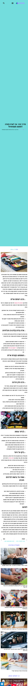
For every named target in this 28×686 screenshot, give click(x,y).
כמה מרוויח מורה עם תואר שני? (19, 670)
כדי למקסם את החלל (12, 348)
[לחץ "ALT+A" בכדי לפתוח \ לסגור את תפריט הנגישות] (2, 684)
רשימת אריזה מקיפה (18, 303)
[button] (12, 3)
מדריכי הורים (21, 129)
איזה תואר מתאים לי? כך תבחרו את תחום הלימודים (14, 629)
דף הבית (25, 129)
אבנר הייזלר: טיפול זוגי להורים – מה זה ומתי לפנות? (14, 565)
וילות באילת (11, 458)
